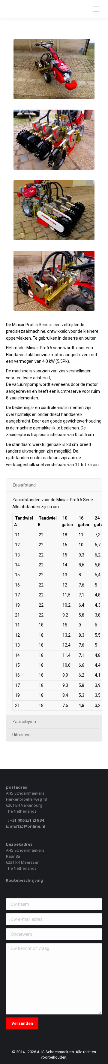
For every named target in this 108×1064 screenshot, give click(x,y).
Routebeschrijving (24, 880)
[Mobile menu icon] (96, 9)
